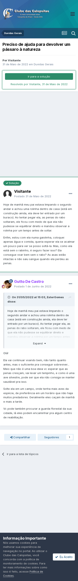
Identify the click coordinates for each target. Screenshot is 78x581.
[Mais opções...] (70, 193)
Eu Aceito (65, 557)
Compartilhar (21, 437)
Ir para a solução (39, 76)
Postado (32, 196)
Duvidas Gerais (43, 64)
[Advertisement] (39, 134)
